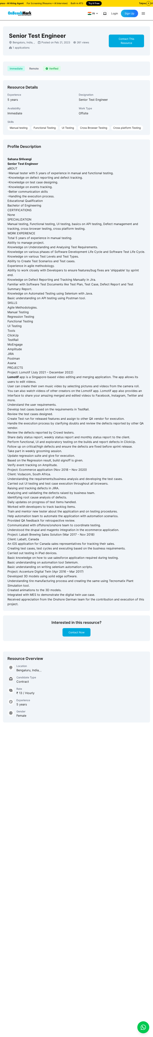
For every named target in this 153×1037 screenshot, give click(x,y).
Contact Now (76, 632)
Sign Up (129, 13)
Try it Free (93, 3)
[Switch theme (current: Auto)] (105, 13)
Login (114, 13)
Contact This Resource (126, 40)
